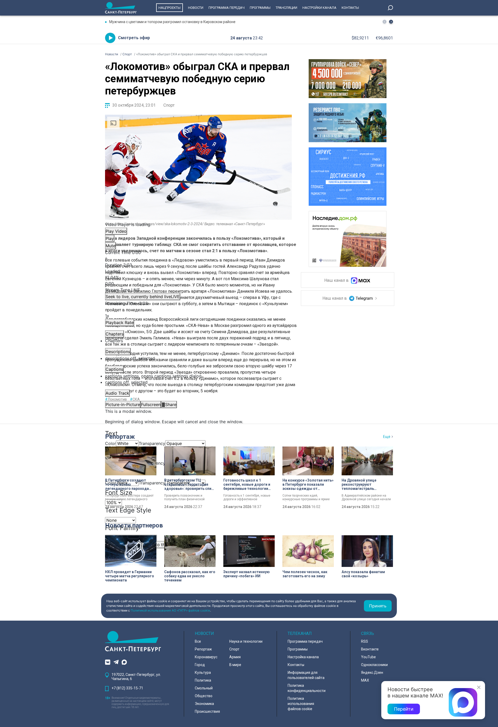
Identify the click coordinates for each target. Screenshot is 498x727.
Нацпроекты (169, 8)
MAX (365, 680)
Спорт (169, 105)
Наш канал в (337, 280)
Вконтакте (370, 649)
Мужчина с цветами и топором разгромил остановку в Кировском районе (172, 22)
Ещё (386, 437)
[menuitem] (198, 376)
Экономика (204, 704)
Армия (235, 657)
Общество (203, 696)
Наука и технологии (245, 641)
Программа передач (227, 8)
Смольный (204, 688)
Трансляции (286, 8)
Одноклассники (374, 665)
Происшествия (207, 711)
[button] (391, 22)
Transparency (152, 443)
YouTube (368, 657)
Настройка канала (303, 657)
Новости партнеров (134, 525)
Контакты (350, 8)
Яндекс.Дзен (372, 672)
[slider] (198, 277)
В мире (235, 665)
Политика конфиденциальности (307, 688)
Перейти (403, 709)
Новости (195, 8)
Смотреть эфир (134, 37)
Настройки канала (319, 8)
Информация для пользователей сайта (306, 675)
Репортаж (120, 436)
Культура (203, 672)
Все (198, 641)
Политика (203, 680)
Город (200, 665)
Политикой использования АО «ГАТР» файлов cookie (170, 610)
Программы (260, 8)
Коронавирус (206, 657)
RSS (364, 641)
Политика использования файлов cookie (301, 703)
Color (110, 443)
